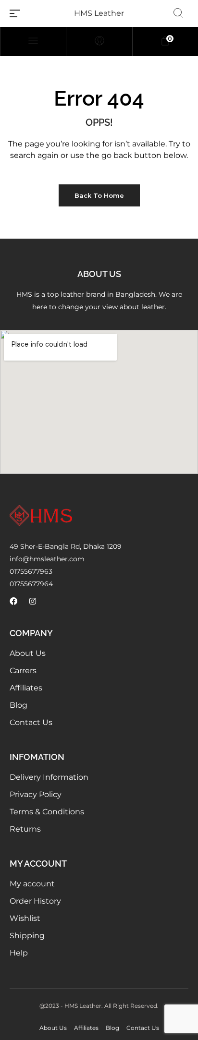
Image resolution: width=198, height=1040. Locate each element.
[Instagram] (33, 601)
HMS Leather (99, 13)
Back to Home (99, 195)
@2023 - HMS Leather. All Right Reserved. (99, 1005)
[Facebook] (13, 601)
